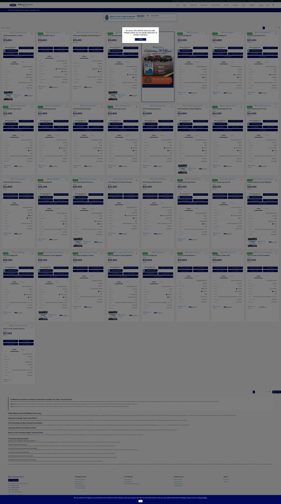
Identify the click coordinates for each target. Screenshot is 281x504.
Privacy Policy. (202, 498)
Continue (140, 39)
